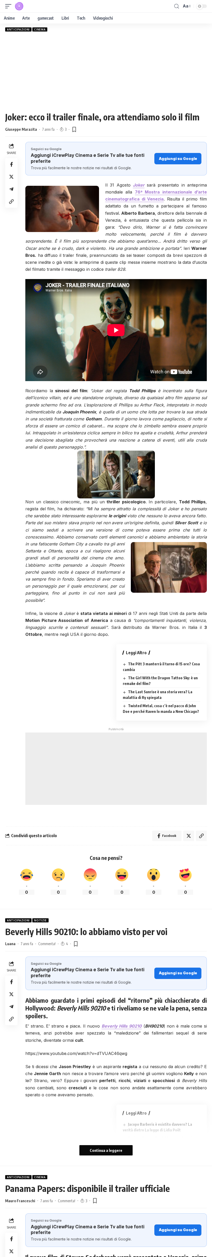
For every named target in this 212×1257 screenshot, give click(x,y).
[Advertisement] (106, 71)
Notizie (40, 920)
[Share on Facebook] (11, 164)
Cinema (40, 29)
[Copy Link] (11, 201)
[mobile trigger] (9, 6)
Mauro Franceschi (20, 1200)
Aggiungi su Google (178, 158)
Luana (10, 943)
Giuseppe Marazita (21, 129)
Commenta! (47, 943)
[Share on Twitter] (11, 177)
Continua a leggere (106, 1150)
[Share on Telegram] (11, 189)
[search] (176, 6)
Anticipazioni (18, 29)
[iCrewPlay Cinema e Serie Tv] (19, 6)
